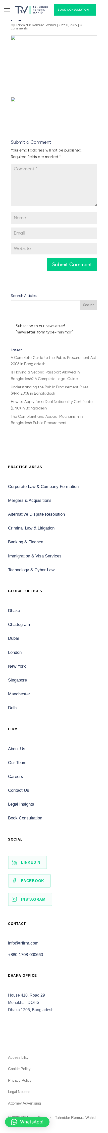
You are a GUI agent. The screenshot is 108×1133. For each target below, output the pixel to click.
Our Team (17, 762)
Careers (15, 776)
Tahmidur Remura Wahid (36, 25)
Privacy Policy (20, 1080)
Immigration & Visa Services (35, 556)
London (15, 652)
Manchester (19, 694)
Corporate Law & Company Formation (43, 486)
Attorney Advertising (24, 1103)
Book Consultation (73, 10)
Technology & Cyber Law (31, 570)
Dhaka (14, 610)
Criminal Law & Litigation (31, 528)
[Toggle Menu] (7, 10)
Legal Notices (19, 1091)
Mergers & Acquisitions (29, 500)
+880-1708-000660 (25, 954)
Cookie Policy (19, 1069)
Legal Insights (21, 804)
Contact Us (18, 790)
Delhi (13, 707)
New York (17, 666)
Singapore (17, 680)
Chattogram (19, 624)
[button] (27, 1122)
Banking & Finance (25, 542)
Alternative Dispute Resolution (36, 514)
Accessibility (18, 1057)
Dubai (13, 638)
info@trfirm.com (23, 943)
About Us (16, 748)
